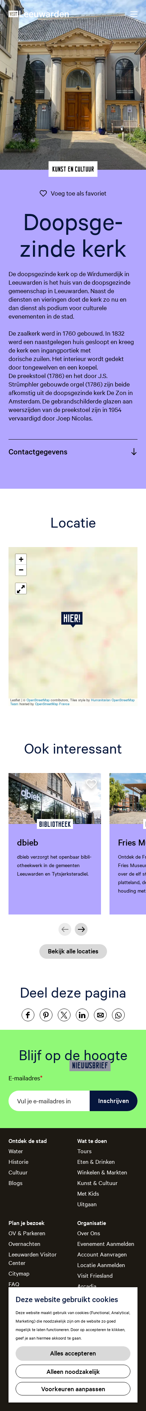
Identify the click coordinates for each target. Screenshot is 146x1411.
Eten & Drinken (96, 1161)
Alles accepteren (73, 1353)
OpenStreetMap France (52, 704)
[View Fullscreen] (21, 588)
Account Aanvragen (102, 1254)
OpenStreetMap (38, 700)
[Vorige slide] (64, 929)
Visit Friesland (95, 1275)
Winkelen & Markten (102, 1172)
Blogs (15, 1182)
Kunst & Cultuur (97, 1182)
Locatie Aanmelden (101, 1264)
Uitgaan (87, 1204)
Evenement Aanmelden (105, 1243)
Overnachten (24, 1243)
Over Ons (88, 1233)
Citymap (19, 1273)
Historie (18, 1161)
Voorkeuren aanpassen (73, 1388)
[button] (73, 620)
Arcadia (86, 1286)
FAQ (14, 1284)
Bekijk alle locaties (73, 951)
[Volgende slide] (81, 929)
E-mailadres (26, 1078)
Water (16, 1151)
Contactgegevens (38, 451)
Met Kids (88, 1193)
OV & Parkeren (27, 1233)
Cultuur (18, 1172)
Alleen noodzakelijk (73, 1371)
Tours (84, 1151)
